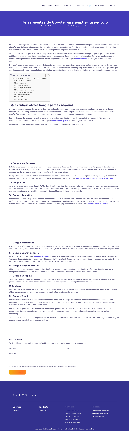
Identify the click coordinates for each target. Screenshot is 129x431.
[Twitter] (32, 395)
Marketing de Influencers (100, 413)
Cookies (60, 429)
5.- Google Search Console (25, 90)
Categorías (67, 5)
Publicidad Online (98, 416)
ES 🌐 (89, 5)
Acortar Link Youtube (72, 422)
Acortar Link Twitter (72, 416)
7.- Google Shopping (23, 94)
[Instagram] (26, 395)
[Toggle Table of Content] (46, 75)
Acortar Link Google (72, 411)
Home (36, 26)
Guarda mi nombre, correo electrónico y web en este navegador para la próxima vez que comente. (44, 366)
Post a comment (17, 372)
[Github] (19, 395)
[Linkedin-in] (16, 395)
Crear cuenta (111, 5)
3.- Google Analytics (23, 85)
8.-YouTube (20, 97)
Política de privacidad (49, 429)
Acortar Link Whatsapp (73, 414)
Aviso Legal (38, 429)
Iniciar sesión (99, 5)
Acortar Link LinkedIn (72, 419)
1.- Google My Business (23, 81)
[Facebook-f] (13, 395)
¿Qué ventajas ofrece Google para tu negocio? (30, 78)
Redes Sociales (53, 5)
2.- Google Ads (21, 83)
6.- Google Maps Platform (24, 92)
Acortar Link (79, 5)
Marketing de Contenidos (49, 26)
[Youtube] (23, 395)
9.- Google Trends (22, 99)
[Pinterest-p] (29, 395)
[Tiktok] (36, 395)
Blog (43, 5)
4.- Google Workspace (23, 87)
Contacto (16, 410)
